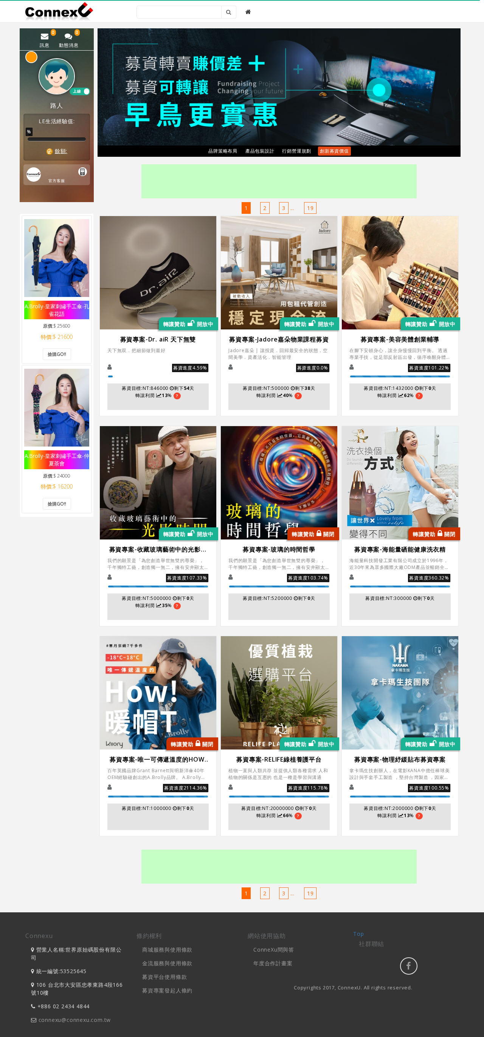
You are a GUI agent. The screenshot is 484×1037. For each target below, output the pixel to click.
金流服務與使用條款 (167, 963)
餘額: (61, 151)
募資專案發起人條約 (167, 990)
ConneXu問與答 (273, 949)
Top (358, 933)
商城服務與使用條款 (167, 949)
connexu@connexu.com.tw (75, 1019)
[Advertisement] (279, 181)
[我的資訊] (57, 75)
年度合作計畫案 (273, 963)
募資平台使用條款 (164, 976)
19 (310, 208)
